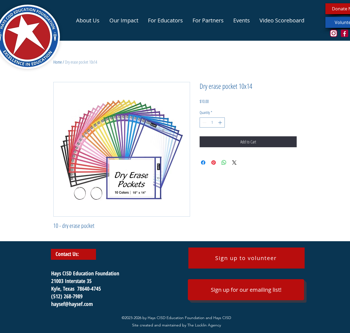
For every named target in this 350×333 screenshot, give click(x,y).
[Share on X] (234, 162)
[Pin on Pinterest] (213, 162)
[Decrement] (203, 122)
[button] (123, 20)
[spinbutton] (212, 122)
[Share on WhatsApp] (224, 162)
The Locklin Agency (204, 325)
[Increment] (220, 122)
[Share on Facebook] (203, 162)
